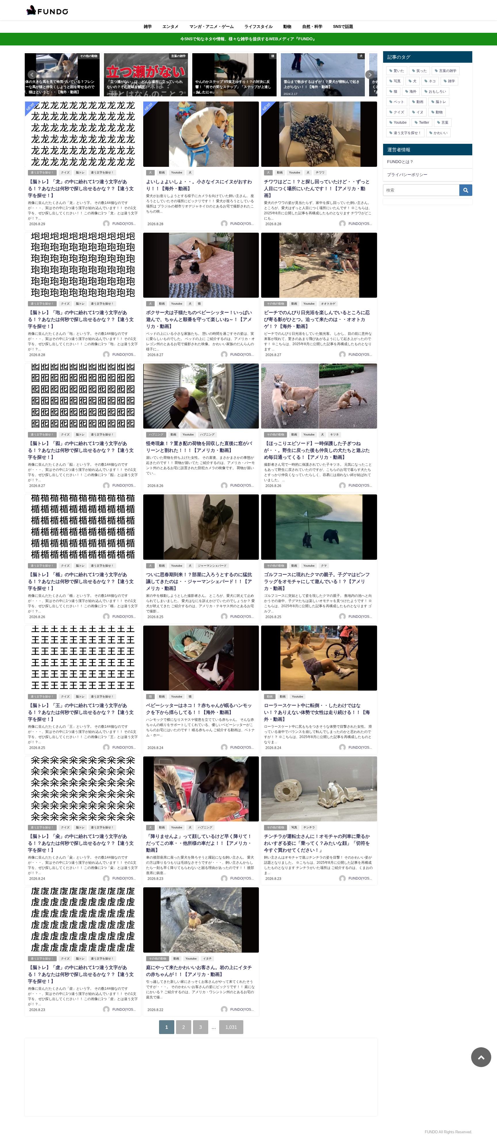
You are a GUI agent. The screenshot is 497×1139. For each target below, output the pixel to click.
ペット (399, 102)
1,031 (231, 1027)
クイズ (65, 172)
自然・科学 (312, 26)
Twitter (424, 122)
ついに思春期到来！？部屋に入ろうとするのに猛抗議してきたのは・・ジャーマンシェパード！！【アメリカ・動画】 (199, 581)
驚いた (399, 70)
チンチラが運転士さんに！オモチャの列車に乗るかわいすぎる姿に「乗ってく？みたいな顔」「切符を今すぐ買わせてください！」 (317, 843)
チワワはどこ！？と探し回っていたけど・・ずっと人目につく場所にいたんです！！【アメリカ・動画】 (317, 188)
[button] (32, 74)
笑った (421, 70)
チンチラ (309, 827)
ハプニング (156, 434)
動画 (162, 172)
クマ (324, 565)
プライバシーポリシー (407, 175)
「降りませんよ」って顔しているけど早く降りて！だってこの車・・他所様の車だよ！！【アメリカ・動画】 (199, 843)
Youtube (176, 172)
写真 (294, 827)
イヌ (419, 112)
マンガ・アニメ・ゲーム (212, 26)
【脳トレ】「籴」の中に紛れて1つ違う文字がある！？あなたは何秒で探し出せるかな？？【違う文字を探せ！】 (81, 843)
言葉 (444, 122)
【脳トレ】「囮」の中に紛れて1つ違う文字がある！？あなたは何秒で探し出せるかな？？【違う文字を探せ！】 (81, 450)
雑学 (148, 26)
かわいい (441, 133)
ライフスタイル (258, 26)
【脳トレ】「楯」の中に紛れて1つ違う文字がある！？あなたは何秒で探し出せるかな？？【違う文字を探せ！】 (81, 581)
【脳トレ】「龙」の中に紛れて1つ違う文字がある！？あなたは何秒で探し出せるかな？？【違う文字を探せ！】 (81, 188)
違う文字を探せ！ (42, 172)
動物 (287, 26)
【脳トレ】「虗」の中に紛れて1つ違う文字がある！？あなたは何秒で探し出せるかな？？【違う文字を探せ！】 (81, 974)
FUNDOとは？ (400, 162)
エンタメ (171, 26)
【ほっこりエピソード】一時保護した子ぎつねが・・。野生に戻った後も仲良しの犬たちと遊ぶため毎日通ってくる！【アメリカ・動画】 (317, 450)
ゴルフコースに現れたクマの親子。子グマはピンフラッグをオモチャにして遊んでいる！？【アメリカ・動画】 (317, 581)
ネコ (432, 81)
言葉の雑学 (447, 70)
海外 (413, 91)
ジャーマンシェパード (212, 565)
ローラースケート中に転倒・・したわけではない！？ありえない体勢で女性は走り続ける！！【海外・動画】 (317, 712)
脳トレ (80, 172)
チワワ (320, 172)
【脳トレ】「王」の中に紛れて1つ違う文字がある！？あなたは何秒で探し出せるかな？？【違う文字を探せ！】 (81, 712)
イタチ (207, 958)
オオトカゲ (328, 303)
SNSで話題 (343, 26)
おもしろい (437, 91)
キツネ (334, 434)
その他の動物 (275, 303)
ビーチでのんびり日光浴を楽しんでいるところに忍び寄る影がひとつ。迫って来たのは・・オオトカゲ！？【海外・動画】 (317, 319)
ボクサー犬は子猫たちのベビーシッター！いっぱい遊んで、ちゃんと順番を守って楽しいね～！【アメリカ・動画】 (199, 319)
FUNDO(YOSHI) (125, 223)
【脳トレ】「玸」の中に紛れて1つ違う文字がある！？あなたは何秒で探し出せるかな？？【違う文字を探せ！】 (81, 319)
